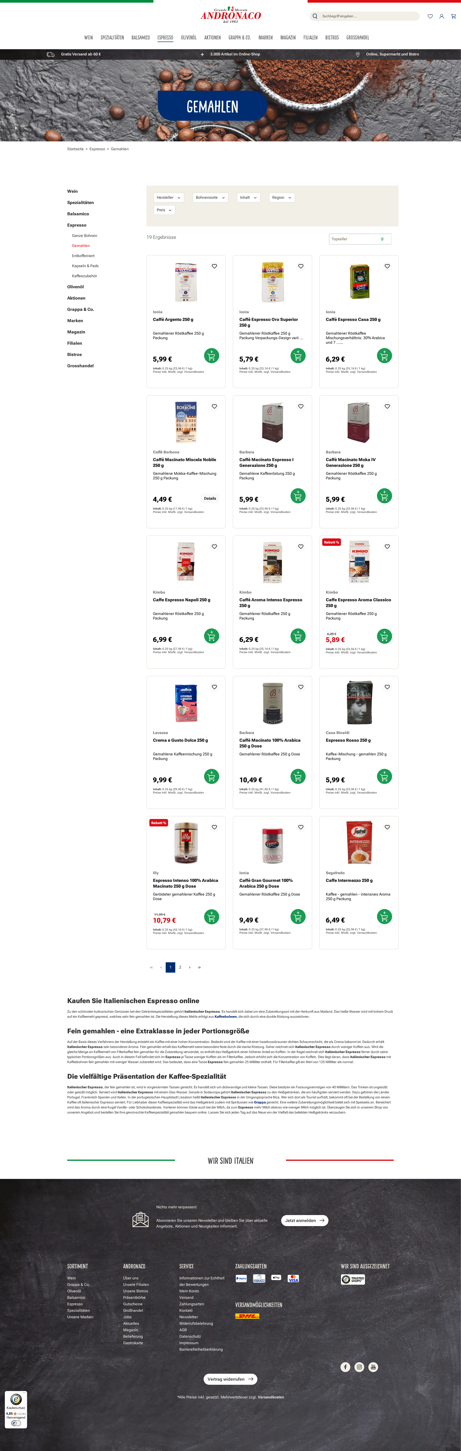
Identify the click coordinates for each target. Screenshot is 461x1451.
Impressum (189, 1343)
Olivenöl (75, 286)
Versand (186, 1297)
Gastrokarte (133, 1343)
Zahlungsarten (191, 1304)
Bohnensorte (207, 197)
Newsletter (188, 1317)
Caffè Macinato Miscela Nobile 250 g (184, 462)
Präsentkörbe (134, 1297)
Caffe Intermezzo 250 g (349, 880)
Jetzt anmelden (300, 1220)
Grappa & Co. (80, 309)
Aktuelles (131, 1323)
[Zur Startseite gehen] (230, 15)
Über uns (131, 1278)
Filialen (74, 343)
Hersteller (165, 197)
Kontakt (186, 1310)
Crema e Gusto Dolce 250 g (180, 740)
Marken (75, 320)
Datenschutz (190, 1336)
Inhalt (245, 197)
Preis (161, 210)
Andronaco (134, 1266)
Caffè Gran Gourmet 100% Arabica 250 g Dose (266, 883)
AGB (183, 1330)
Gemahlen (81, 245)
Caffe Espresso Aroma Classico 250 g (358, 602)
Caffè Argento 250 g (173, 319)
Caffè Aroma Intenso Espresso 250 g (270, 602)
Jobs (127, 1317)
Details (210, 498)
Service (186, 1266)
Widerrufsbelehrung (196, 1323)
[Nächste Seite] (189, 967)
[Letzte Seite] (199, 967)
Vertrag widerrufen (226, 1379)
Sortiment (77, 1266)
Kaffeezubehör (84, 276)
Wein (72, 191)
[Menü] (24, 1394)
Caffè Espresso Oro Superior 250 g (268, 322)
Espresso (76, 225)
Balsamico (78, 213)
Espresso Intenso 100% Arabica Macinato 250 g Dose (185, 883)
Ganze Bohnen (84, 235)
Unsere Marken (80, 1317)
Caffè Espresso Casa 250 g (353, 319)
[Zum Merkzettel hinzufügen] (214, 266)
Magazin (76, 331)
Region (278, 197)
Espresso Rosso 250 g (348, 740)
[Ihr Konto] (442, 16)
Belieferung (133, 1336)
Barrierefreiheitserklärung (201, 1349)
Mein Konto (189, 1291)
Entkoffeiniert (83, 255)
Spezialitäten (80, 202)
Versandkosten (194, 371)
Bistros (74, 354)
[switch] (16, 1423)
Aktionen (76, 298)
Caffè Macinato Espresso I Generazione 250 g (266, 462)
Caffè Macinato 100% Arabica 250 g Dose (270, 743)
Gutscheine (133, 1304)
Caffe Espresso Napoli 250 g (181, 599)
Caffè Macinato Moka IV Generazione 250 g (351, 462)
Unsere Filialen (136, 1284)
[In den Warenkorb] (211, 355)
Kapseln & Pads (85, 266)
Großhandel (133, 1310)
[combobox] (370, 16)
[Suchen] (315, 16)
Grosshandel (80, 365)
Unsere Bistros (135, 1291)
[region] (230, 54)
